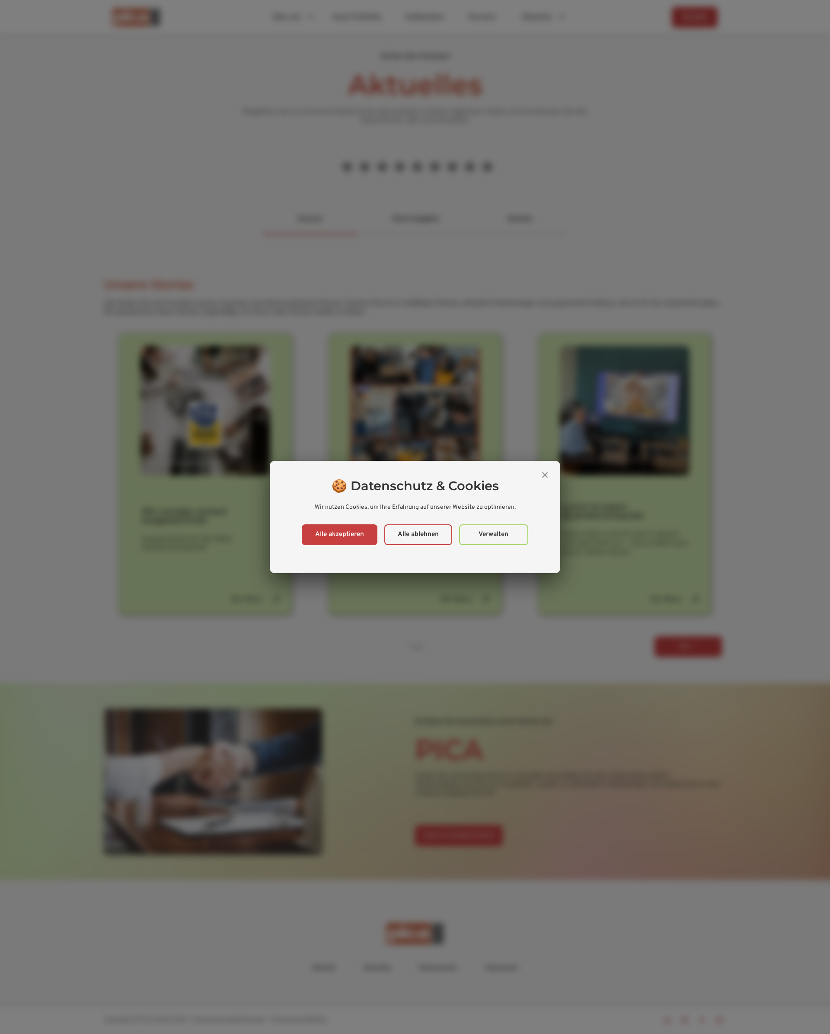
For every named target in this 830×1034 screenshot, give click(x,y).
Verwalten (493, 534)
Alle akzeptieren (339, 534)
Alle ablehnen (418, 534)
